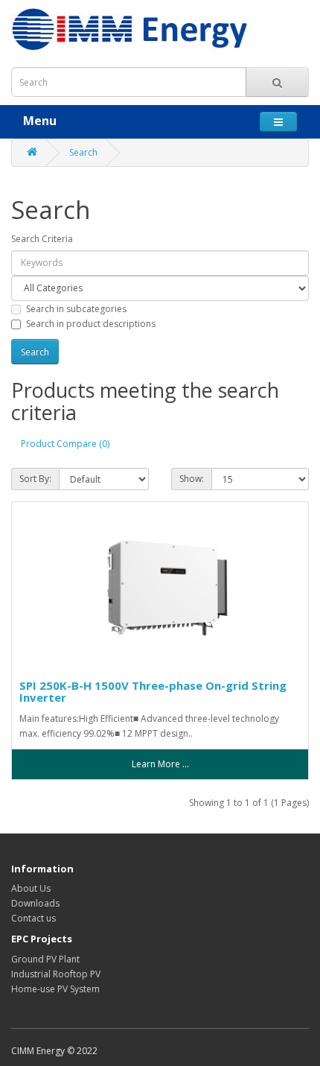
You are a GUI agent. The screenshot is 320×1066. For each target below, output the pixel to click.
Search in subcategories (76, 308)
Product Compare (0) (65, 443)
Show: (191, 478)
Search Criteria (42, 238)
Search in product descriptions (91, 323)
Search (83, 152)
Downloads (35, 903)
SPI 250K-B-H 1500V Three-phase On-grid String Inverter (153, 691)
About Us (31, 888)
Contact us (33, 918)
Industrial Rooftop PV (55, 974)
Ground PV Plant (45, 959)
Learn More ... (160, 764)
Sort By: (35, 478)
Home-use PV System (55, 989)
